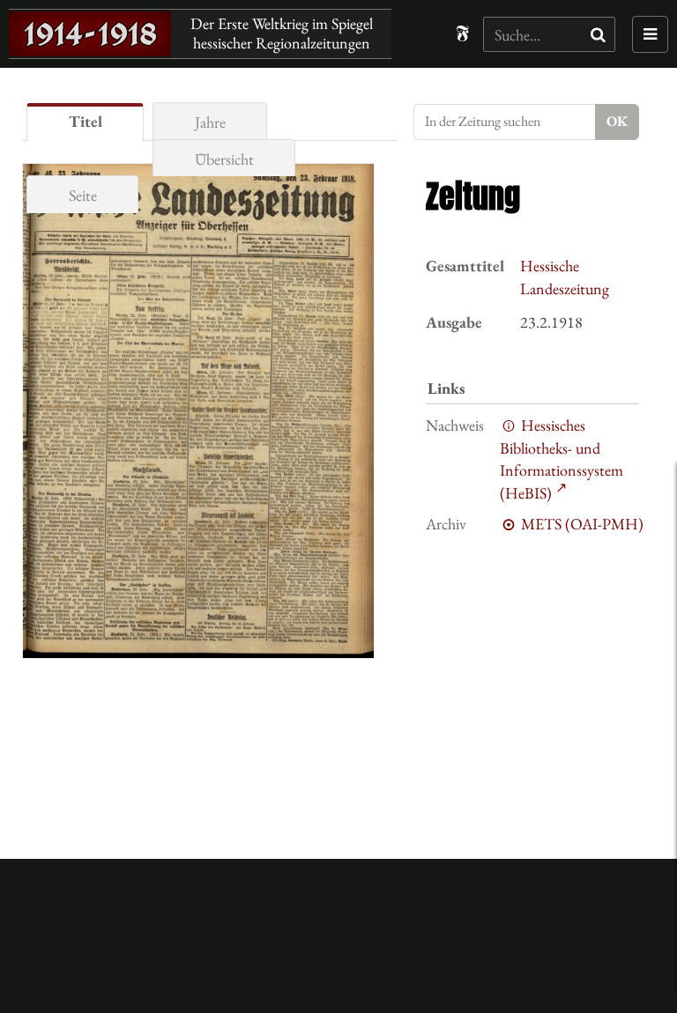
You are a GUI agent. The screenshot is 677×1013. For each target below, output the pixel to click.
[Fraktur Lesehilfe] (462, 33)
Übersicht (224, 159)
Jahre (210, 122)
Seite (83, 195)
